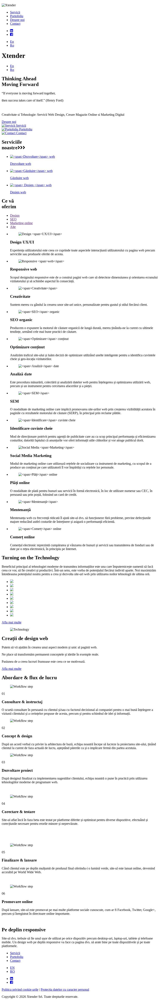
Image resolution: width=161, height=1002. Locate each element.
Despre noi (17, 20)
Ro (12, 45)
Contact (15, 23)
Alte (13, 227)
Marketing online (21, 223)
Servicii (15, 12)
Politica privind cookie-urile (20, 989)
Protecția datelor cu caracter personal (65, 989)
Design (14, 215)
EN (12, 967)
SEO (13, 219)
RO (12, 971)
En (12, 41)
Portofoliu (16, 16)
